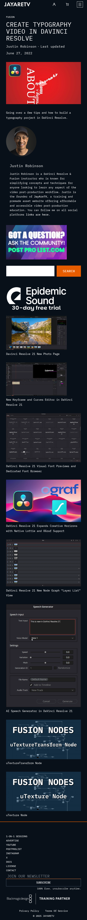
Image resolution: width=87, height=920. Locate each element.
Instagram (12, 853)
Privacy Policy (29, 910)
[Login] (54, 4)
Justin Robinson (21, 46)
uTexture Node (16, 815)
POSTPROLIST (14, 849)
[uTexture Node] (43, 792)
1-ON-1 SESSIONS (16, 836)
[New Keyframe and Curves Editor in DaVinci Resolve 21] (36, 379)
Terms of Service (56, 910)
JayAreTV (40, 196)
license (11, 866)
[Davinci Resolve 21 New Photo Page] (36, 333)
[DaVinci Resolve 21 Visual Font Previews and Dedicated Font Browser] (43, 438)
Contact (11, 870)
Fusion (10, 16)
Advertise (12, 840)
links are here (37, 214)
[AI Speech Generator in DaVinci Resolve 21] (43, 656)
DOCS (9, 861)
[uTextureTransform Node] (43, 740)
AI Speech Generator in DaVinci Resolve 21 (39, 711)
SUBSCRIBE (43, 882)
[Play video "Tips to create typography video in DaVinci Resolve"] (43, 83)
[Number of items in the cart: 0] (67, 4)
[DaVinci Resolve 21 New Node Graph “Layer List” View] (43, 563)
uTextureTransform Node (24, 763)
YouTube (11, 844)
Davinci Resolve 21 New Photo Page (32, 354)
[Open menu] (80, 4)
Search (69, 271)
